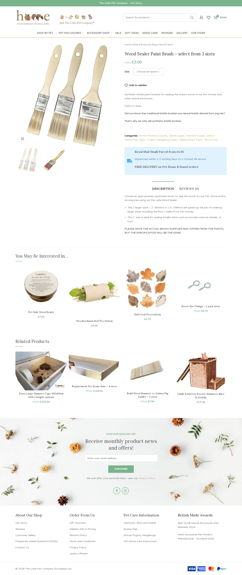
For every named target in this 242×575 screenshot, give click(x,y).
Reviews (20, 529)
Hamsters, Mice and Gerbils (140, 522)
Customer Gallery (25, 535)
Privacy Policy (146, 478)
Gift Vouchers (78, 522)
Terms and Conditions (82, 541)
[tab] (163, 187)
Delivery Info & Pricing (83, 529)
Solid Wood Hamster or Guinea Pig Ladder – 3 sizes (147, 395)
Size (127, 71)
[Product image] (41, 287)
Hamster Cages (195, 135)
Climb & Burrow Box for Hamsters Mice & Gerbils (200, 395)
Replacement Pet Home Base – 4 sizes (94, 386)
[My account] (201, 17)
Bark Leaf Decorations (147, 314)
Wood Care (165, 44)
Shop (135, 44)
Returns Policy (78, 535)
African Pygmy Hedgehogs (140, 535)
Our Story (21, 522)
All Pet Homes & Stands (153, 135)
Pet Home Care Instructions (140, 541)
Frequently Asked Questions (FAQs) (36, 541)
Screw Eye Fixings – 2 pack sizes (201, 306)
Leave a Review (79, 553)
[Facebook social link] (116, 490)
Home (128, 44)
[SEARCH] (192, 17)
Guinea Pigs (130, 529)
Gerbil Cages (176, 135)
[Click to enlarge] (22, 139)
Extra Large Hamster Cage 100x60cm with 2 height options (41, 395)
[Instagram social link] (125, 490)
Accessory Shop (148, 44)
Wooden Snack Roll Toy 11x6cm (94, 321)
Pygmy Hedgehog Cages (162, 139)
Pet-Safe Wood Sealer (41, 312)
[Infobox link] (121, 3)
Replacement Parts (190, 139)
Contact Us (22, 547)
